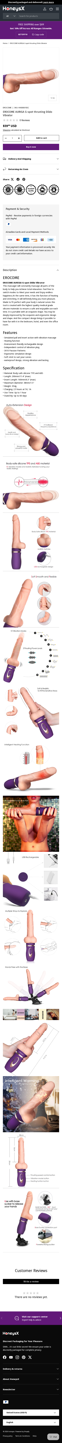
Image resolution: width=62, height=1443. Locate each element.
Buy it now (31, 147)
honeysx (12, 1431)
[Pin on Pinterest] (24, 179)
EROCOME (7, 107)
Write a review (31, 1281)
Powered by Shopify (22, 1431)
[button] (51, 9)
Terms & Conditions (22, 1436)
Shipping (6, 130)
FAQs (34, 1436)
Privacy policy (7, 1436)
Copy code (39, 34)
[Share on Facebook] (18, 179)
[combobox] (31, 16)
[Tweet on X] (12, 179)
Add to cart (41, 138)
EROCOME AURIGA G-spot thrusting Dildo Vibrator (28, 43)
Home (5, 43)
